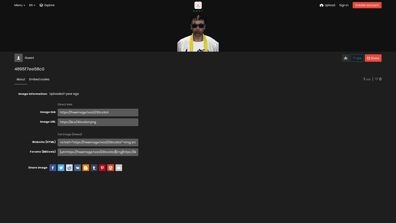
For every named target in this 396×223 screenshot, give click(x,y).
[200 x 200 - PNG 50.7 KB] (345, 58)
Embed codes (39, 79)
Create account (367, 5)
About (20, 79)
